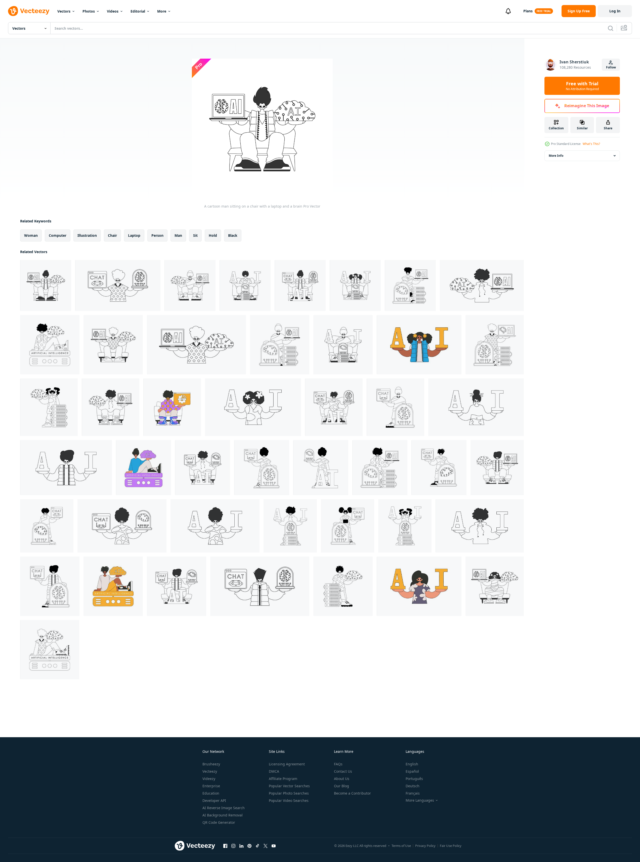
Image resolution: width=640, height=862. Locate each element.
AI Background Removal (222, 815)
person (157, 235)
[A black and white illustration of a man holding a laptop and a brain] (482, 285)
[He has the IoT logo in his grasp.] (172, 407)
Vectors (63, 11)
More (161, 11)
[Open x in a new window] (266, 846)
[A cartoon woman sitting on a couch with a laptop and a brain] (494, 586)
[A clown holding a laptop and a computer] (379, 467)
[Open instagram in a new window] (233, 846)
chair (112, 235)
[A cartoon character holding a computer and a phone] (259, 586)
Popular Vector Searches (289, 785)
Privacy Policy (425, 845)
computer (57, 235)
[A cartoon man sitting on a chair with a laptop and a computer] (110, 407)
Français (413, 793)
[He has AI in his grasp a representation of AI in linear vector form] (245, 285)
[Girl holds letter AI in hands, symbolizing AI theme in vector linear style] (355, 285)
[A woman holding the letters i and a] (476, 407)
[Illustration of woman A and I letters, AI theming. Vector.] (419, 586)
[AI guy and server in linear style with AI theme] (49, 344)
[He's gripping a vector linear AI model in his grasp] (300, 285)
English (412, 764)
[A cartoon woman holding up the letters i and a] (253, 407)
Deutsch (412, 785)
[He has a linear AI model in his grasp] (261, 467)
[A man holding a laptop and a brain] (196, 344)
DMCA (274, 771)
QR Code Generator (218, 822)
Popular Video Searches (289, 800)
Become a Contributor (352, 793)
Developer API (214, 800)
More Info (556, 155)
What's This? (591, 144)
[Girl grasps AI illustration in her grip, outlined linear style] (46, 526)
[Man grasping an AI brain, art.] (113, 586)
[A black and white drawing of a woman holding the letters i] (66, 467)
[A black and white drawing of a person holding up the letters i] (480, 526)
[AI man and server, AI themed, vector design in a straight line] (343, 586)
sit (195, 235)
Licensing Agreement (287, 764)
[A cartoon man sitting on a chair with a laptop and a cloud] (113, 344)
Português (414, 778)
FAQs (338, 764)
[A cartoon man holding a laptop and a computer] (279, 344)
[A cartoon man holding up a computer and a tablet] (117, 285)
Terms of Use (401, 845)
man (178, 235)
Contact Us (343, 771)
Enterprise (211, 785)
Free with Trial (582, 86)
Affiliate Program (283, 778)
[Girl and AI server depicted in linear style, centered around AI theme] (405, 526)
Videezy (208, 778)
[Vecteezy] (28, 11)
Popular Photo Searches (289, 793)
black (232, 235)
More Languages (420, 800)
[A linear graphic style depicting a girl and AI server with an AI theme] (49, 407)
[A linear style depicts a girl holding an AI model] (347, 526)
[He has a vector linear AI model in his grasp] (410, 285)
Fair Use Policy (450, 845)
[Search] (611, 28)
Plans (528, 11)
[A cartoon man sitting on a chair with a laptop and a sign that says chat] (202, 467)
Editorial (138, 11)
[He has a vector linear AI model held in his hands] (497, 467)
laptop (134, 235)
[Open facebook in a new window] (225, 846)
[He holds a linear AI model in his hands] (395, 407)
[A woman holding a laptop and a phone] (121, 526)
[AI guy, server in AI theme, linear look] (49, 649)
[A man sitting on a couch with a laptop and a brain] (190, 285)
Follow (611, 67)
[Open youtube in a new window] (274, 846)
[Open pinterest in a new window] (249, 846)
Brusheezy (211, 764)
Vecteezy (209, 771)
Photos (88, 11)
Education (210, 793)
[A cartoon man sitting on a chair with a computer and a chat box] (334, 407)
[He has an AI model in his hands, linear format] (320, 467)
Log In (614, 11)
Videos (112, 11)
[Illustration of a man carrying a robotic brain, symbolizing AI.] (143, 467)
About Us (341, 778)
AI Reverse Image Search (223, 807)
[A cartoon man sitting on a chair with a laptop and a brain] (45, 285)
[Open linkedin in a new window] (241, 846)
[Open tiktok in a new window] (257, 846)
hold (213, 235)
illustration (87, 235)
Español (412, 771)
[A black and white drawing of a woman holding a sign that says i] (215, 526)
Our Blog (341, 785)
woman (31, 235)
